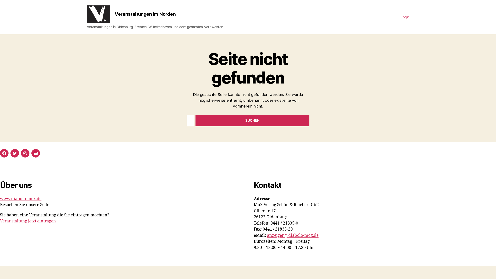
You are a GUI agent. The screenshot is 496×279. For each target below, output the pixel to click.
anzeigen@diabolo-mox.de (293, 235)
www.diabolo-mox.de (20, 199)
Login (405, 17)
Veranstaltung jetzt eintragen (28, 221)
